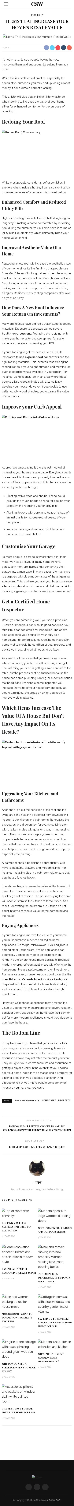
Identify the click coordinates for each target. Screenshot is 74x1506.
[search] (68, 4)
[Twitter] (37, 1487)
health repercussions (16, 333)
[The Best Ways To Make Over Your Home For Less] (19, 1394)
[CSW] (37, 1477)
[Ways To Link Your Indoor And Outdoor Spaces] (55, 1215)
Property (37, 15)
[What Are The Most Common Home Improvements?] (55, 1344)
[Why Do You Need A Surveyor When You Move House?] (19, 1349)
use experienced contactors (39, 357)
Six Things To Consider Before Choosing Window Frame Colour (55, 1322)
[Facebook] (28, 1487)
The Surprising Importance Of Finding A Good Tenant (54, 1277)
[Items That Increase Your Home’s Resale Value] (37, 37)
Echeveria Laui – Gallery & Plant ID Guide (37, 1146)
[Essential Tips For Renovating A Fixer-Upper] (19, 1254)
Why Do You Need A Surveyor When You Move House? (19, 1367)
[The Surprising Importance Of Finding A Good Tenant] (55, 1257)
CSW (37, 3)
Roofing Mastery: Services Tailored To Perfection (16, 1226)
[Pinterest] (45, 1487)
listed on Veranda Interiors (27, 979)
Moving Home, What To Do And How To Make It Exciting (17, 1317)
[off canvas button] (6, 4)
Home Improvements (26, 1100)
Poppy (5, 47)
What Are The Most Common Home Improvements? (51, 1357)
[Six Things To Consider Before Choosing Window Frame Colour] (55, 1304)
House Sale (49, 1100)
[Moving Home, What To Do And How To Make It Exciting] (19, 1302)
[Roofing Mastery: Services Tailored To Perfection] (19, 1213)
